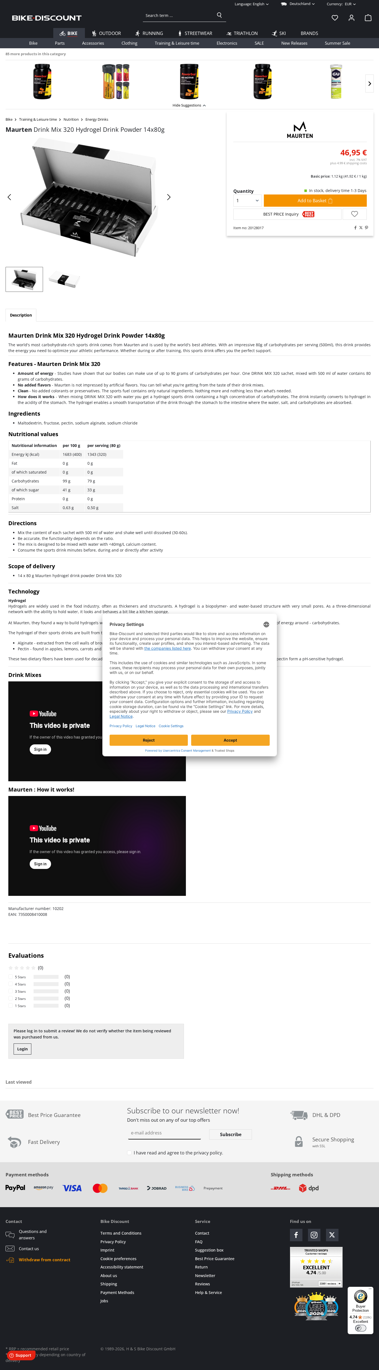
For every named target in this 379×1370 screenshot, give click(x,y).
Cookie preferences (118, 1258)
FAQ (199, 1241)
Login (22, 1048)
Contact (202, 1233)
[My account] (351, 17)
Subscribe (230, 1134)
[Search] (219, 15)
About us (108, 1275)
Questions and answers (33, 1234)
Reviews (202, 1283)
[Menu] (370, 1290)
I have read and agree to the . (178, 1153)
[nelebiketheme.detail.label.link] (42, 81)
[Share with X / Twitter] (359, 228)
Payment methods (27, 1174)
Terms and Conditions (121, 1233)
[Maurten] (300, 129)
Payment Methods (117, 1292)
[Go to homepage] (47, 17)
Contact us (29, 1248)
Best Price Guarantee (214, 1258)
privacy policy (208, 1153)
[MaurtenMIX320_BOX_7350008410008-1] (89, 197)
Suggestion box (209, 1250)
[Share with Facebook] (354, 228)
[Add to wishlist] (355, 214)
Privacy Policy (113, 1241)
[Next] (369, 84)
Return (201, 1267)
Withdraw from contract (44, 1259)
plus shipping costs (348, 163)
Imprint (107, 1250)
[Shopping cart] (366, 17)
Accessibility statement (121, 1267)
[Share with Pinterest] (365, 228)
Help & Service (208, 1292)
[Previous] (10, 197)
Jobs (104, 1300)
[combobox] (178, 15)
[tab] (21, 315)
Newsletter (205, 1275)
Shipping (108, 1283)
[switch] (360, 1328)
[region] (189, 80)
